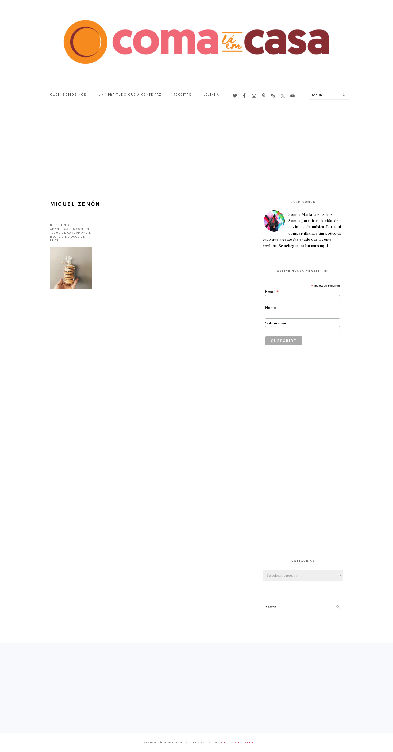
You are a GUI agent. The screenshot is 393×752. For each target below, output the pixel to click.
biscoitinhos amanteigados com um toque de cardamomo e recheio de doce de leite (70, 233)
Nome (270, 307)
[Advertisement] (196, 142)
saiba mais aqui (314, 245)
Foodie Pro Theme (237, 742)
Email (272, 291)
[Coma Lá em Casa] (196, 73)
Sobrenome (275, 323)
